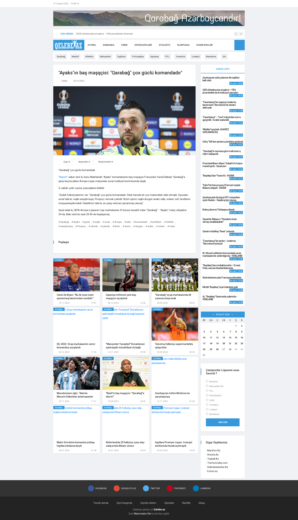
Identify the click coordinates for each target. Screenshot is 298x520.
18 (211, 343)
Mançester (105, 56)
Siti (224, 56)
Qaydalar (169, 503)
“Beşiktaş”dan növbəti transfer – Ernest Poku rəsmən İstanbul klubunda (221, 266)
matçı (172, 226)
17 (204, 343)
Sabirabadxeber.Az (217, 467)
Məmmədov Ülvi (142, 513)
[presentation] (236, 34)
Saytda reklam (148, 503)
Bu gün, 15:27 (236, 179)
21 (230, 343)
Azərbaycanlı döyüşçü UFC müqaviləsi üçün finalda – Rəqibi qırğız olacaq (221, 199)
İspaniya (154, 56)
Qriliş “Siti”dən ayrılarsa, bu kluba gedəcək (222, 141)
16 (242, 337)
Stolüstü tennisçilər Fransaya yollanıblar (221, 277)
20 (223, 343)
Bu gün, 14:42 (236, 213)
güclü (87, 222)
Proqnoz (81, 226)
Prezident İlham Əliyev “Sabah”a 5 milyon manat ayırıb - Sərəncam (222, 165)
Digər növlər (204, 45)
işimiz (128, 226)
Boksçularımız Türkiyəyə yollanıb (218, 209)
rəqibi (97, 222)
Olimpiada (183, 45)
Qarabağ (61, 56)
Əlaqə (201, 503)
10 (204, 337)
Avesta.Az (213, 454)
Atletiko (89, 56)
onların (161, 226)
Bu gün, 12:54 (236, 280)
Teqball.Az (213, 458)
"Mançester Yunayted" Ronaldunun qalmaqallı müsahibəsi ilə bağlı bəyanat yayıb (125, 347)
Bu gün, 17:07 (236, 135)
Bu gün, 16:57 (236, 145)
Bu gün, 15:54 (236, 157)
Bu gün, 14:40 (236, 225)
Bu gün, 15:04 (236, 191)
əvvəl (107, 222)
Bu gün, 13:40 (236, 259)
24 (204, 349)
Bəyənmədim (105, 161)
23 (242, 343)
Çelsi (211, 400)
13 (223, 337)
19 (217, 343)
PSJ (167, 56)
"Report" (63, 177)
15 (236, 337)
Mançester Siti (216, 386)
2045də (169, 222)
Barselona (211, 56)
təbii (128, 222)
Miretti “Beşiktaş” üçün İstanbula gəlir (220, 287)
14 (230, 337)
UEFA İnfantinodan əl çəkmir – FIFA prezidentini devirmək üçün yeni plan (220, 91)
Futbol (92, 45)
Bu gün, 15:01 (236, 203)
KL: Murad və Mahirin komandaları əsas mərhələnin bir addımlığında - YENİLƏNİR (222, 254)
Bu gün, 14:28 (236, 234)
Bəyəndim (84, 161)
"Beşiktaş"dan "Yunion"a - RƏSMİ (218, 175)
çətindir (106, 226)
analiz (150, 226)
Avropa (118, 222)
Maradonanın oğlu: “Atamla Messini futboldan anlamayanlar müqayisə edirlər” (75, 396)
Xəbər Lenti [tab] (223, 69)
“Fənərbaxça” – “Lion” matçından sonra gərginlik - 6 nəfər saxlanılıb (221, 118)
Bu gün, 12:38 (236, 302)
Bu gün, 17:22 (236, 123)
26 (217, 349)
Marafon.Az (213, 450)
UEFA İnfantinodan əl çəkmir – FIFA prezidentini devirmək (104, 33)
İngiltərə (121, 56)
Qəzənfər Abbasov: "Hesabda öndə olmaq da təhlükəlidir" (219, 220)
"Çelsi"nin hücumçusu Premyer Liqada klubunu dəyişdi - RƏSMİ (221, 186)
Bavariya (213, 381)
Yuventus (180, 56)
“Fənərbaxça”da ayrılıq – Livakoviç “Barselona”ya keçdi (219, 242)
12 (217, 337)
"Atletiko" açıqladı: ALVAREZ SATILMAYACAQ (215, 131)
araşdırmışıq (66, 226)
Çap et (66, 161)
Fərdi (124, 45)
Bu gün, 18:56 (236, 83)
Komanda (108, 45)
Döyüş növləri (143, 45)
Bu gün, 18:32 (236, 96)
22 (236, 343)
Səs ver (222, 422)
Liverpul (196, 56)
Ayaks (76, 222)
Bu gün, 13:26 (236, 271)
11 (211, 337)
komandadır (141, 222)
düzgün (139, 226)
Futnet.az (212, 471)
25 (211, 349)
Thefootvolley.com (217, 463)
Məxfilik (186, 503)
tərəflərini (156, 222)
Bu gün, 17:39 (236, 111)
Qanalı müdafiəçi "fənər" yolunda (218, 231)
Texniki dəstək (100, 503)
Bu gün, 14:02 (236, 247)
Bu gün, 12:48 (236, 290)
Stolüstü (164, 45)
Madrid (75, 56)
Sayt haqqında (124, 503)
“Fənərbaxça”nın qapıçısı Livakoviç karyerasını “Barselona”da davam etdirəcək (219, 105)
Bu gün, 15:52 (236, 169)
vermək (94, 226)
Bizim (117, 226)
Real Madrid (215, 395)
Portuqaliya (138, 56)
